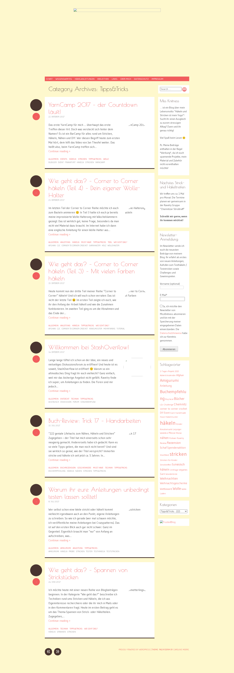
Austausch (53, 402)
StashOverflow (87, 402)
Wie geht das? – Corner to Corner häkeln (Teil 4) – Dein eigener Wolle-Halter (94, 188)
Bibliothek (103, 78)
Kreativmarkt (166, 429)
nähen (78, 471)
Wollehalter (113, 245)
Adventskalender (168, 375)
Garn (172, 412)
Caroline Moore (181, 649)
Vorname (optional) (170, 283)
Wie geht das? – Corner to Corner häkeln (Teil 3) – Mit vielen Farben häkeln (93, 271)
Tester (89, 551)
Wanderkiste (171, 474)
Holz (104, 245)
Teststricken (112, 551)
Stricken (82, 159)
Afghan (52, 245)
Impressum (157, 78)
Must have (86, 242)
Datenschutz (141, 78)
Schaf (163, 447)
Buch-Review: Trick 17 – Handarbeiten (94, 420)
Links (114, 78)
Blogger (52, 162)
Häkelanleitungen (85, 78)
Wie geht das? (120, 242)
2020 (177, 371)
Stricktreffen (165, 464)
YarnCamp (100, 162)
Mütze (179, 433)
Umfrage (174, 469)
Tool (110, 242)
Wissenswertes (64, 78)
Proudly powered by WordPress (134, 649)
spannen (61, 632)
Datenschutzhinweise (171, 333)
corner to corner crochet (75, 245)
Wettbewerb (166, 489)
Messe (172, 433)
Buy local (169, 399)
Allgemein (53, 159)
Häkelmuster (95, 328)
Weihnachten (169, 478)
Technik (75, 398)
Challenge (168, 404)
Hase (162, 416)
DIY (161, 412)
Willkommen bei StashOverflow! (88, 347)
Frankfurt (70, 162)
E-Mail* (163, 294)
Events (63, 159)
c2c (58, 245)
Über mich (125, 78)
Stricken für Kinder (168, 460)
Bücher (179, 398)
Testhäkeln (99, 551)
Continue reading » (59, 151)
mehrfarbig (109, 328)
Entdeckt (64, 398)
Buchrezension (68, 467)
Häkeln (72, 159)
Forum (76, 402)
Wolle (106, 159)
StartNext (164, 455)
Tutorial (121, 328)
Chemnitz (180, 404)
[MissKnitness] (117, 40)
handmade (181, 412)
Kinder (179, 424)
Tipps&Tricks (95, 159)
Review (163, 443)
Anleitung (65, 242)
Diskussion (65, 402)
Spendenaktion (176, 447)
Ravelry (180, 438)
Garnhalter (95, 245)
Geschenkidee (84, 467)
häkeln (80, 162)
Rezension (174, 443)
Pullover (172, 438)
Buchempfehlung (57, 471)
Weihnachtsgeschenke (173, 483)
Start (49, 78)
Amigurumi (65, 548)
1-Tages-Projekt (167, 371)
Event (61, 162)
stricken (89, 162)
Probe (72, 551)
